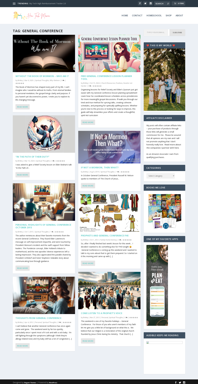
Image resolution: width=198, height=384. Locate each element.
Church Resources (108, 83)
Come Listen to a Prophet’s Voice (101, 313)
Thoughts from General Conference (38, 318)
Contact (137, 15)
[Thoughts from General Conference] (44, 295)
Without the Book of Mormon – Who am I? (42, 76)
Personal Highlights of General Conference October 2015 (43, 226)
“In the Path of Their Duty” (32, 156)
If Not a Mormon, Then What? (100, 167)
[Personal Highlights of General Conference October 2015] (44, 202)
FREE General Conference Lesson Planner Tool (106, 77)
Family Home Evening (108, 240)
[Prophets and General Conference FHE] (109, 213)
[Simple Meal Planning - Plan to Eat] (157, 325)
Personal (38, 322)
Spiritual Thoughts (42, 80)
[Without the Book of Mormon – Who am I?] (44, 53)
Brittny (20, 80)
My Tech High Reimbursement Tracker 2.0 (47, 3)
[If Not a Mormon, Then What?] (109, 147)
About (179, 15)
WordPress (53, 383)
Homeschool (154, 15)
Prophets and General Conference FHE (105, 235)
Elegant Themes (30, 383)
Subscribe (177, 32)
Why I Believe (55, 80)
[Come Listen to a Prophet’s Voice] (109, 290)
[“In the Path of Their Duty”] (44, 134)
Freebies (119, 83)
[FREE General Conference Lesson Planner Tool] (109, 53)
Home (125, 15)
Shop (169, 15)
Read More (22, 107)
